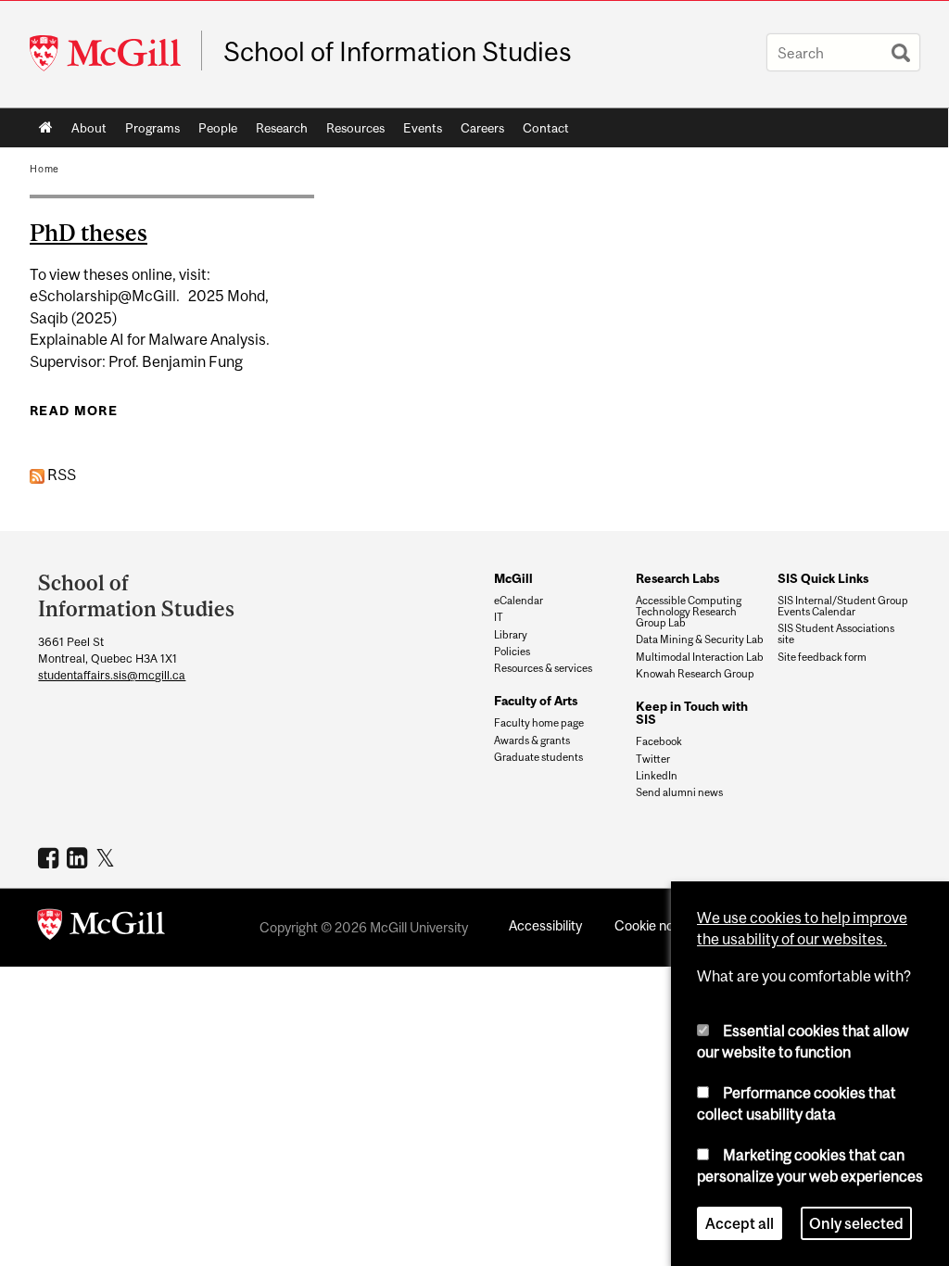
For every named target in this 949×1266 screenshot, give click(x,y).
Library (510, 634)
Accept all (739, 1223)
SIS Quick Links (823, 578)
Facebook (659, 741)
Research (282, 127)
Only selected (856, 1223)
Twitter (653, 759)
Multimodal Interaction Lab (700, 657)
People (217, 127)
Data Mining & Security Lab (700, 639)
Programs (152, 127)
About (89, 127)
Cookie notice (655, 925)
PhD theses (88, 233)
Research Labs (677, 578)
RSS (60, 474)
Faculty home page (539, 722)
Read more (74, 410)
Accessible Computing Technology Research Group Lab (688, 611)
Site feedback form (822, 657)
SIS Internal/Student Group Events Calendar (843, 606)
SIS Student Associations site (836, 634)
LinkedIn (656, 775)
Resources (355, 127)
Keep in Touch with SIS (692, 713)
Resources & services (543, 668)
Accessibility (545, 925)
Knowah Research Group (695, 673)
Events (422, 127)
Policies (512, 651)
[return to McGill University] (101, 928)
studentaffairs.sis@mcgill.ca (111, 675)
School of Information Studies (397, 52)
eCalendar (518, 600)
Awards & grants (532, 740)
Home (46, 127)
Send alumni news (679, 792)
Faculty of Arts (535, 700)
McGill (513, 578)
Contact (546, 127)
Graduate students (538, 757)
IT (498, 617)
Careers (482, 127)
